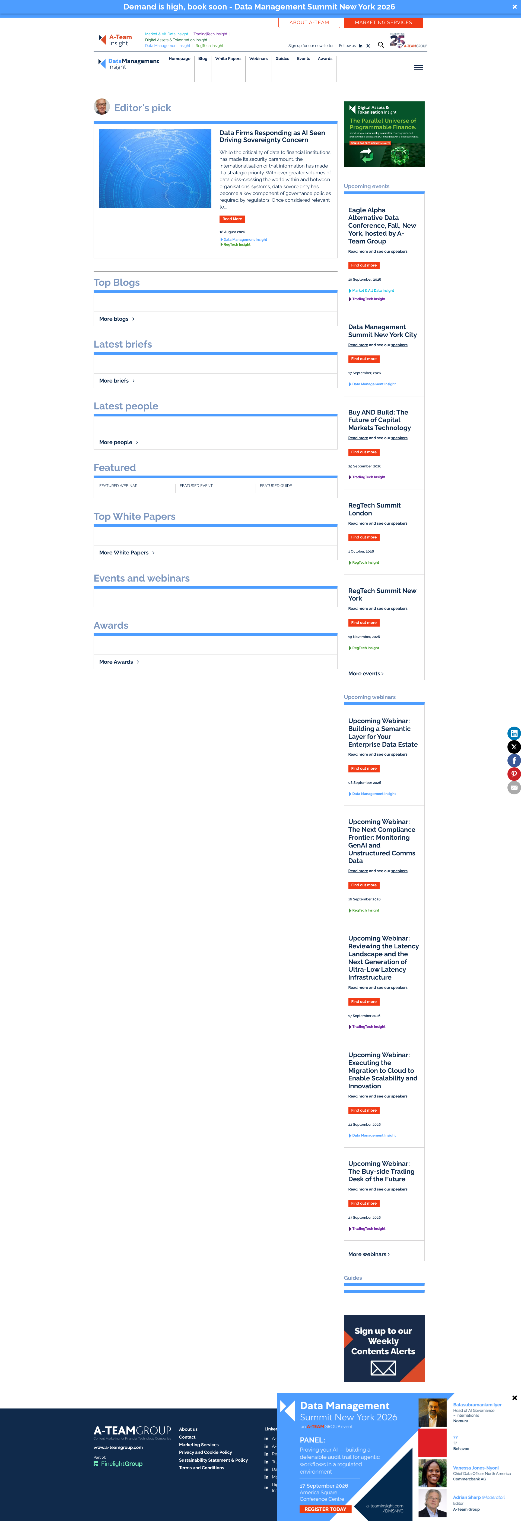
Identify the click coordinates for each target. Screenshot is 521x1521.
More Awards (116, 662)
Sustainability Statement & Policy (213, 1460)
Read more (358, 251)
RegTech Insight (209, 46)
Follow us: (348, 46)
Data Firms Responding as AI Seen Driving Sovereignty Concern (272, 136)
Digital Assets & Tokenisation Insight (176, 40)
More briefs (114, 380)
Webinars (258, 58)
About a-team (309, 22)
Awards (325, 58)
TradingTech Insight (210, 34)
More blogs (114, 319)
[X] (514, 747)
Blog (203, 58)
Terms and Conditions (201, 1467)
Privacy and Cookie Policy (205, 1452)
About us (188, 1429)
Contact (187, 1437)
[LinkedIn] (514, 733)
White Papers (228, 58)
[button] (260, 7)
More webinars (368, 1254)
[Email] (514, 787)
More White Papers (124, 552)
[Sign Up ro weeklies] (384, 1346)
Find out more (364, 265)
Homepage (179, 58)
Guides (282, 58)
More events (365, 673)
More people (116, 442)
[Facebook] (514, 760)
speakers (399, 251)
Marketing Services (383, 22)
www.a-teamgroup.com (118, 1447)
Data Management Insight (167, 46)
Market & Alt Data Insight (166, 34)
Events (303, 58)
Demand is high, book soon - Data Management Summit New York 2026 (259, 6)
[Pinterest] (514, 774)
